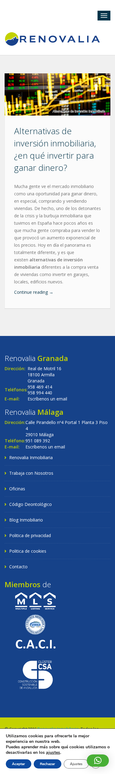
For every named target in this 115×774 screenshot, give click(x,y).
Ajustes (76, 763)
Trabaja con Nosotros (31, 473)
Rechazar (47, 763)
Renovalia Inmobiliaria (31, 457)
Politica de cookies (27, 551)
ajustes (53, 752)
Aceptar (18, 763)
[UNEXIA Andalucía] (35, 624)
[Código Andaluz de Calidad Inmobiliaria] (35, 644)
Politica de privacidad (30, 535)
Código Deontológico (30, 504)
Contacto (18, 566)
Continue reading (33, 292)
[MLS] (35, 600)
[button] (98, 760)
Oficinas (17, 489)
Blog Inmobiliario (26, 520)
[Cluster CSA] (35, 674)
